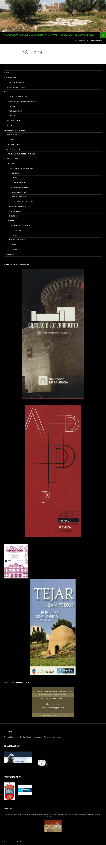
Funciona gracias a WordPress (14, 842)
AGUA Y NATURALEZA (12, 149)
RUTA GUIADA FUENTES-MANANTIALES (20, 154)
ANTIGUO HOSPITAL (13, 144)
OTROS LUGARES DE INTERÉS (14, 130)
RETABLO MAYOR (15, 111)
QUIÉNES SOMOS (97, 41)
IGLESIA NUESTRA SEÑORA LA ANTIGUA (20, 101)
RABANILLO (10, 140)
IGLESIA (12, 106)
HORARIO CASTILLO (81, 41)
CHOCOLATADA (15, 211)
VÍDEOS (14, 245)
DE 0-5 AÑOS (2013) (19, 192)
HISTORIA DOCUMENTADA (16, 87)
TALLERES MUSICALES (19, 182)
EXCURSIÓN (13, 216)
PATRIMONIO (9, 92)
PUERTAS (9, 125)
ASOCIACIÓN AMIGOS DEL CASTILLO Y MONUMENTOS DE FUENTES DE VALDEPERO (49, 34)
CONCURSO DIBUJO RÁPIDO (19, 187)
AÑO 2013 (10, 163)
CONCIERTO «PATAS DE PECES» (20, 225)
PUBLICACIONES (10, 78)
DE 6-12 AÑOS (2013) (19, 197)
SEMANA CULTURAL (11, 159)
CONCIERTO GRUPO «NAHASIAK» (21, 168)
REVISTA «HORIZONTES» (15, 82)
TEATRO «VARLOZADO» (17, 240)
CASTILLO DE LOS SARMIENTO (17, 97)
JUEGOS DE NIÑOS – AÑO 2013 (20, 206)
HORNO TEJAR (11, 135)
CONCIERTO (16, 173)
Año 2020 (10, 254)
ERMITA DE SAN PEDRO (14, 120)
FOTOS (14, 178)
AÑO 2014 (10, 221)
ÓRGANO (12, 116)
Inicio (6, 73)
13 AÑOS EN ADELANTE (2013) (22, 202)
